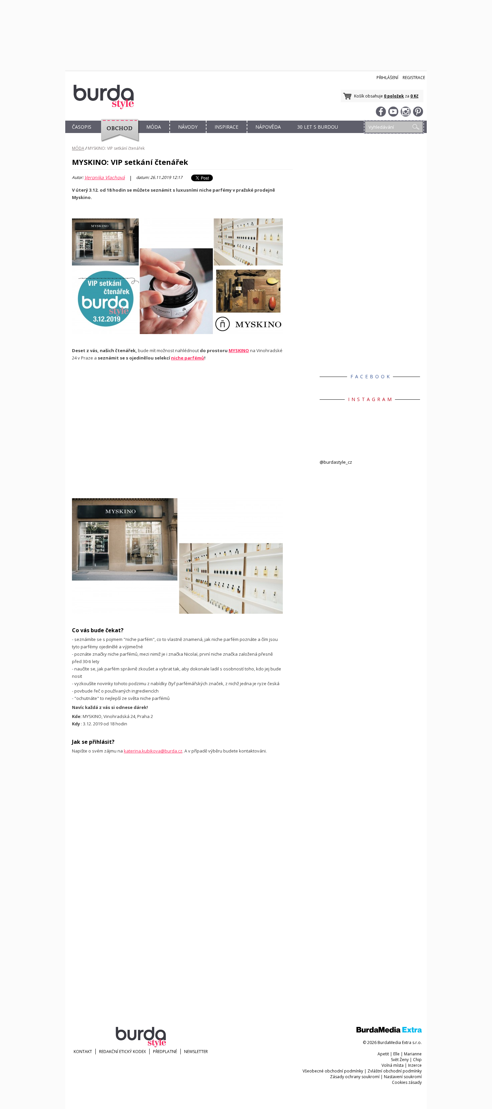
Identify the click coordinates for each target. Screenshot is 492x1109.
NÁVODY (187, 127)
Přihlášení (387, 77)
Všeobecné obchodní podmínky (333, 1071)
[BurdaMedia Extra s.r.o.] (389, 1031)
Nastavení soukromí (403, 1077)
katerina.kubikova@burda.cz (153, 751)
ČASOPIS (81, 127)
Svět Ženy (400, 1059)
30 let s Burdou (317, 127)
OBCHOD (118, 134)
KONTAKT (83, 1051)
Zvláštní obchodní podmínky (394, 1071)
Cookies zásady (407, 1082)
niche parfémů (187, 358)
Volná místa (393, 1065)
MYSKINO (239, 350)
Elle (396, 1054)
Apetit (383, 1054)
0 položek (394, 96)
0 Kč (414, 96)
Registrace (414, 77)
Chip (417, 1059)
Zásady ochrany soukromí (355, 1077)
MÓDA (153, 127)
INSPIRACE (226, 127)
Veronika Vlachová (104, 177)
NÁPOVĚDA (268, 127)
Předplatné (165, 1051)
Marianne (413, 1054)
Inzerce (415, 1065)
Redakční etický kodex (122, 1051)
